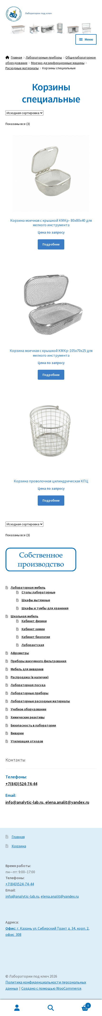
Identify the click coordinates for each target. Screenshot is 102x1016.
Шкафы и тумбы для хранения (45, 608)
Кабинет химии (33, 629)
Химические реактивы (28, 717)
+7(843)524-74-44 (21, 783)
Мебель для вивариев (27, 669)
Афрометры (20, 653)
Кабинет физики (34, 621)
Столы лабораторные (38, 592)
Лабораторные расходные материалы (40, 701)
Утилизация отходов (27, 741)
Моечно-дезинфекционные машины (57, 63)
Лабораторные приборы (44, 57)
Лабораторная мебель (28, 587)
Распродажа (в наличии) (30, 677)
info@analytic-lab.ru (22, 896)
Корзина (19, 846)
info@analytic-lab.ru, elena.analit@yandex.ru (47, 802)
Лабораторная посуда (28, 685)
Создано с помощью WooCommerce (51, 988)
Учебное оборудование (28, 709)
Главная (16, 57)
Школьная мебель (24, 616)
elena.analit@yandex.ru (60, 896)
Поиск (51, 1008)
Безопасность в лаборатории (33, 725)
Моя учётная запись (17, 1008)
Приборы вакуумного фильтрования (38, 661)
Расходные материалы (22, 68)
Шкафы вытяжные (36, 600)
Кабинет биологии (36, 637)
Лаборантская (33, 645)
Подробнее (51, 244)
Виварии (17, 733)
